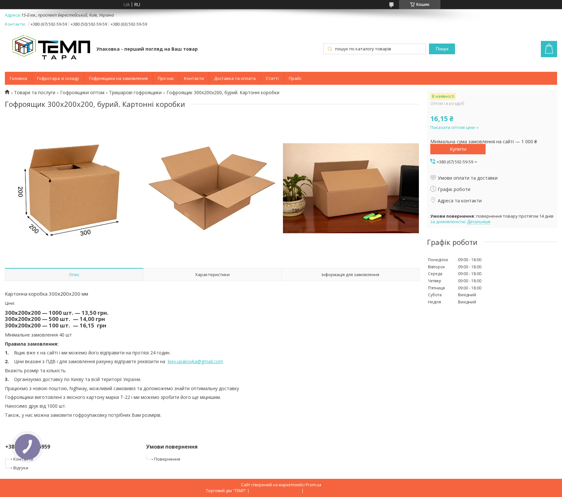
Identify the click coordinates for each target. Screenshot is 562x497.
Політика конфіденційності (330, 490)
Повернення (167, 459)
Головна (18, 78)
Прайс (295, 78)
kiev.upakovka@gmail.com (195, 361)
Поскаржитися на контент (275, 490)
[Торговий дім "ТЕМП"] (47, 49)
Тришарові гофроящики (135, 93)
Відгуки (20, 468)
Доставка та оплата (235, 78)
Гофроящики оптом (82, 93)
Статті (272, 78)
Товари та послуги (34, 93)
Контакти (194, 78)
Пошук (442, 48)
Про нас (166, 78)
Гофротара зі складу (58, 78)
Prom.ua (313, 485)
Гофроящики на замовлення (118, 78)
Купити (458, 149)
